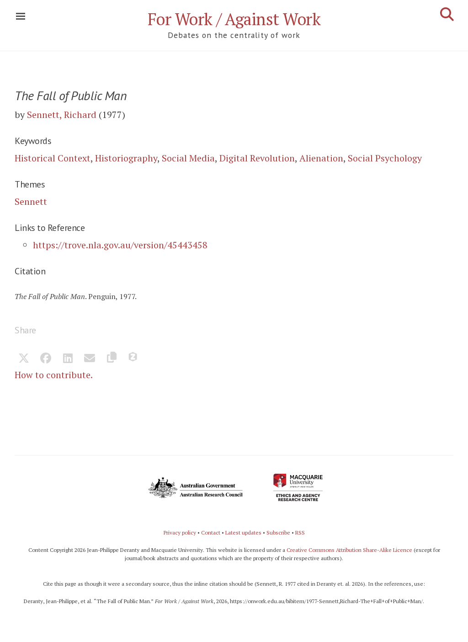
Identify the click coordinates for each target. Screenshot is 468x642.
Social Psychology (385, 158)
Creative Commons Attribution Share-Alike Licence (349, 549)
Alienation (321, 158)
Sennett (31, 201)
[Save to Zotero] (133, 359)
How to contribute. (54, 375)
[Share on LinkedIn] (67, 359)
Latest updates (243, 532)
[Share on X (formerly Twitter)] (24, 359)
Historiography (126, 158)
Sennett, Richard (61, 114)
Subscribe (278, 532)
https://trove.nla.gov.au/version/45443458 (120, 245)
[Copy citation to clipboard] (111, 359)
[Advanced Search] (447, 14)
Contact (210, 532)
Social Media (188, 158)
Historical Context (52, 158)
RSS (300, 532)
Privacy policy (180, 532)
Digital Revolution (257, 158)
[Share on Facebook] (46, 359)
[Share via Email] (89, 359)
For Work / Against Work (234, 19)
